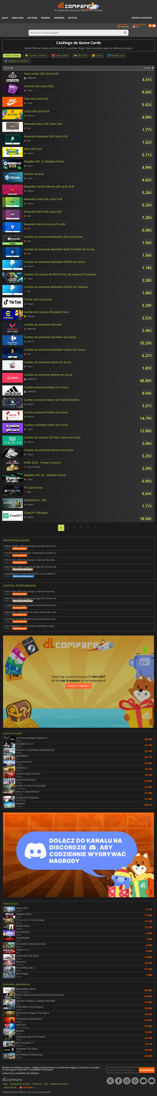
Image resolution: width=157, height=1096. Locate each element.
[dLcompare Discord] (151, 1081)
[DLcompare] (12, 1079)
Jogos (5, 18)
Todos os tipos (12, 55)
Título (7, 68)
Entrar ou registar (142, 18)
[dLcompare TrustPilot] (134, 1081)
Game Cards (18, 18)
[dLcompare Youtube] (142, 1081)
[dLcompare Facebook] (118, 1081)
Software (32, 18)
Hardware (59, 18)
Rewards (45, 18)
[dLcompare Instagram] (126, 1081)
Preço (147, 68)
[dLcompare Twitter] (109, 1081)
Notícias (72, 18)
